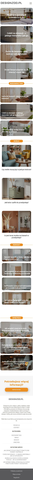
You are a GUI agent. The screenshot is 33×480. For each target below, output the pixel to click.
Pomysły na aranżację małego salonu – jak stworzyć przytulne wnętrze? (15, 346)
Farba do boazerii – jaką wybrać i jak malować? (16, 52)
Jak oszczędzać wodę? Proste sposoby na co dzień (13, 131)
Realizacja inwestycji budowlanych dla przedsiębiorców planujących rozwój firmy (16, 16)
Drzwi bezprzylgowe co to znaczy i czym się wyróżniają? (16, 71)
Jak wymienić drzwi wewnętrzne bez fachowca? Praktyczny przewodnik (18, 272)
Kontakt (16, 427)
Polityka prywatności (16, 471)
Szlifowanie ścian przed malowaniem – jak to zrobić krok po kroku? (18, 287)
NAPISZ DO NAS (16, 389)
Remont (16, 245)
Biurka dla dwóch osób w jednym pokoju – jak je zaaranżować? (16, 458)
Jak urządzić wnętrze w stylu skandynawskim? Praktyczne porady (15, 329)
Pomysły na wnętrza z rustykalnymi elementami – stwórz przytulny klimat (15, 363)
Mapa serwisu (16, 474)
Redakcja (16, 425)
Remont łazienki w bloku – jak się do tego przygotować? (17, 258)
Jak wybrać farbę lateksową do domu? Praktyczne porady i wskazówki (16, 301)
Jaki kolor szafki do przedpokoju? (16, 202)
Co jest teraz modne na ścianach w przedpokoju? (16, 236)
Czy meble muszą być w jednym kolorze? (16, 169)
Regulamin (16, 477)
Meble (16, 141)
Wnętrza (16, 318)
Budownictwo (16, 83)
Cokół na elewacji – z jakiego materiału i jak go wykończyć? (16, 34)
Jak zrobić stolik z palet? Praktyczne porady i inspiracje (16, 451)
